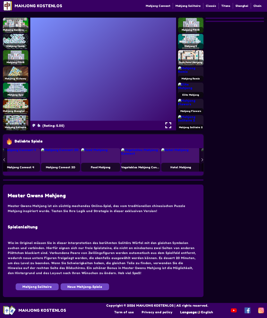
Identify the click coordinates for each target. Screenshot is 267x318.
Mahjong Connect (158, 5)
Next (202, 160)
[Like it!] (38, 125)
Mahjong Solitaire (188, 5)
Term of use (124, 312)
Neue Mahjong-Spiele (84, 287)
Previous (4, 160)
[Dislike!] (33, 125)
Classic (211, 5)
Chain (258, 5)
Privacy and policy (157, 312)
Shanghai (242, 5)
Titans (225, 5)
